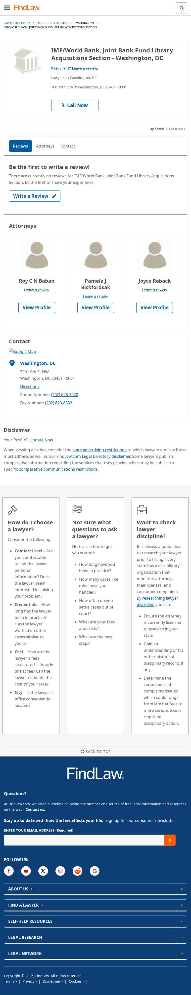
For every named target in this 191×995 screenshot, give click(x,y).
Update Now (41, 440)
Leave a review (36, 290)
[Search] (181, 7)
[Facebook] (9, 871)
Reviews (20, 146)
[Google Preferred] (94, 871)
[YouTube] (26, 871)
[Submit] (170, 840)
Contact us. (35, 809)
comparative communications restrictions (58, 469)
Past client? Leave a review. (74, 68)
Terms (9, 981)
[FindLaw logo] (29, 7)
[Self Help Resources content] (181, 921)
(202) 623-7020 (64, 394)
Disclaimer (52, 981)
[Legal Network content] (181, 953)
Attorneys (45, 146)
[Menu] (7, 8)
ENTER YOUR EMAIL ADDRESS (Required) (38, 830)
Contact (67, 146)
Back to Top (98, 751)
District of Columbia (52, 23)
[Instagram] (60, 871)
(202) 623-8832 (58, 403)
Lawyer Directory (17, 23)
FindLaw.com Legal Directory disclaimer (93, 456)
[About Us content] (181, 888)
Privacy (29, 981)
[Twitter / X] (43, 871)
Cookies (76, 981)
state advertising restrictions (99, 450)
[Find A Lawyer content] (181, 905)
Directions (30, 386)
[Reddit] (77, 871)
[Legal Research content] (181, 937)
